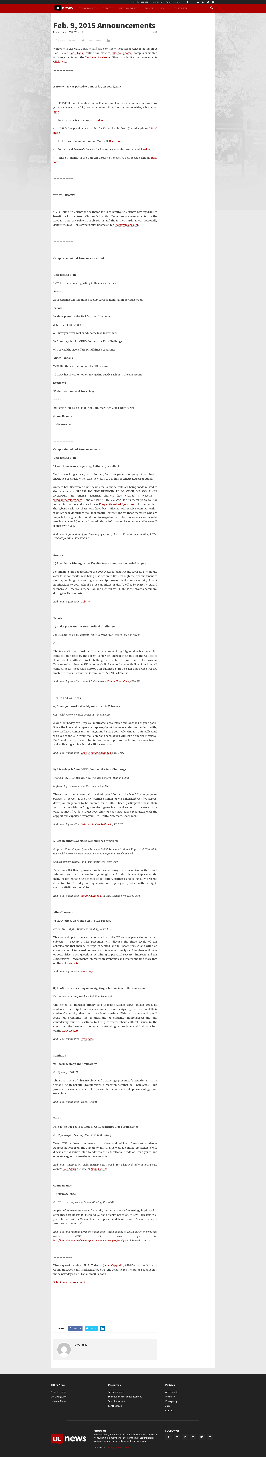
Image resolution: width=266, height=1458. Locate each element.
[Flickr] (192, 2)
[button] (211, 8)
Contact (168, 2)
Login (176, 2)
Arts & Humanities (87, 8)
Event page (87, 971)
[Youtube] (213, 2)
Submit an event (116, 1401)
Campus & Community (127, 8)
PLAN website (70, 963)
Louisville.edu (139, 1440)
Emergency (171, 1401)
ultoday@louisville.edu (118, 1447)
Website (85, 601)
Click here (59, 61)
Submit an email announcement (125, 1396)
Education (148, 8)
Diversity (170, 1396)
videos (117, 53)
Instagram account (126, 224)
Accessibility (171, 1391)
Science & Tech (181, 8)
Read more (100, 120)
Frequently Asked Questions (116, 504)
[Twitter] (208, 2)
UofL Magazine (58, 1396)
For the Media (115, 1405)
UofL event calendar (98, 57)
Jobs (167, 1405)
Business (107, 8)
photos (127, 53)
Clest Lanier (69, 1168)
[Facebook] (187, 2)
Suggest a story (116, 1391)
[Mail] (202, 2)
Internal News (58, 1401)
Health (163, 8)
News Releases (158, 2)
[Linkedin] (197, 2)
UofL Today (61, 32)
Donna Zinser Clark (118, 681)
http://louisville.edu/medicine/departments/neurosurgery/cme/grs (89, 1240)
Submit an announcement (69, 1282)
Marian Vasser (98, 1168)
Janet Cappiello (113, 1265)
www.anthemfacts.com (67, 499)
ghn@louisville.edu (101, 752)
